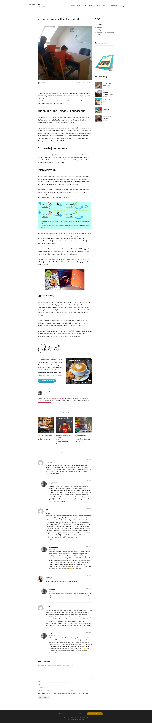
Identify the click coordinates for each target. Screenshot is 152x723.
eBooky (91, 5)
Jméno (39, 681)
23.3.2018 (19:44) (49, 578)
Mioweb (82, 719)
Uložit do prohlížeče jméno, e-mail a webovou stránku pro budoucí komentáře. (56, 691)
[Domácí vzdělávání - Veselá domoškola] (38, 5)
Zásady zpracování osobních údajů (80, 693)
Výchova (98, 37)
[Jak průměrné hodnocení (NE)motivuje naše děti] (98, 93)
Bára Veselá (42, 82)
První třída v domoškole (80, 435)
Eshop (85, 5)
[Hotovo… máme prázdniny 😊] (98, 85)
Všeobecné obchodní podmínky (58, 714)
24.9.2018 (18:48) (52, 635)
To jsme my (114, 5)
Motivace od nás (102, 5)
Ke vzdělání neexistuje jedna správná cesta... (63, 436)
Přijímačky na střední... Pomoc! (45, 435)
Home (73, 5)
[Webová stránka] (44, 394)
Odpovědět (88, 459)
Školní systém (100, 30)
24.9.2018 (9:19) (49, 608)
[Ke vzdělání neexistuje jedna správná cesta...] (64, 425)
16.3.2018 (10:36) (49, 511)
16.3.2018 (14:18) (52, 549)
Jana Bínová (49, 577)
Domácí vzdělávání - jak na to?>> (57, 398)
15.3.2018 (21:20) (49, 462)
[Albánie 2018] (98, 110)
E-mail (39, 684)
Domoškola (99, 24)
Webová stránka (41, 687)
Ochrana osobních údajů (74, 714)
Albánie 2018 (106, 109)
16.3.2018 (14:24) (52, 483)
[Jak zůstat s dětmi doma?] (98, 101)
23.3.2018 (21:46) (52, 591)
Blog (78, 5)
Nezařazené (99, 27)
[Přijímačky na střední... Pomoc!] (46, 425)
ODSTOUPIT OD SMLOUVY (94, 714)
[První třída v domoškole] (83, 425)
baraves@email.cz (54, 482)
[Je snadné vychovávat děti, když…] (98, 118)
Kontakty (84, 714)
